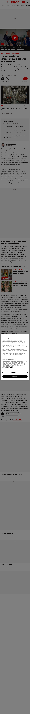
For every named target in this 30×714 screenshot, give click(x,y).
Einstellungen (15, 372)
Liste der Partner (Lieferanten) (8, 367)
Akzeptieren (15, 376)
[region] (15, 357)
